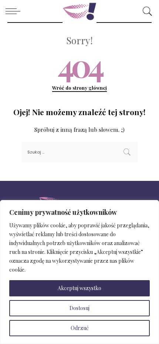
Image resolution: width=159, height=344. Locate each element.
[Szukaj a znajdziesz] (145, 11)
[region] (79, 272)
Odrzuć (80, 327)
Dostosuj (79, 308)
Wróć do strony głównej (79, 88)
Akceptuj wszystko (79, 288)
